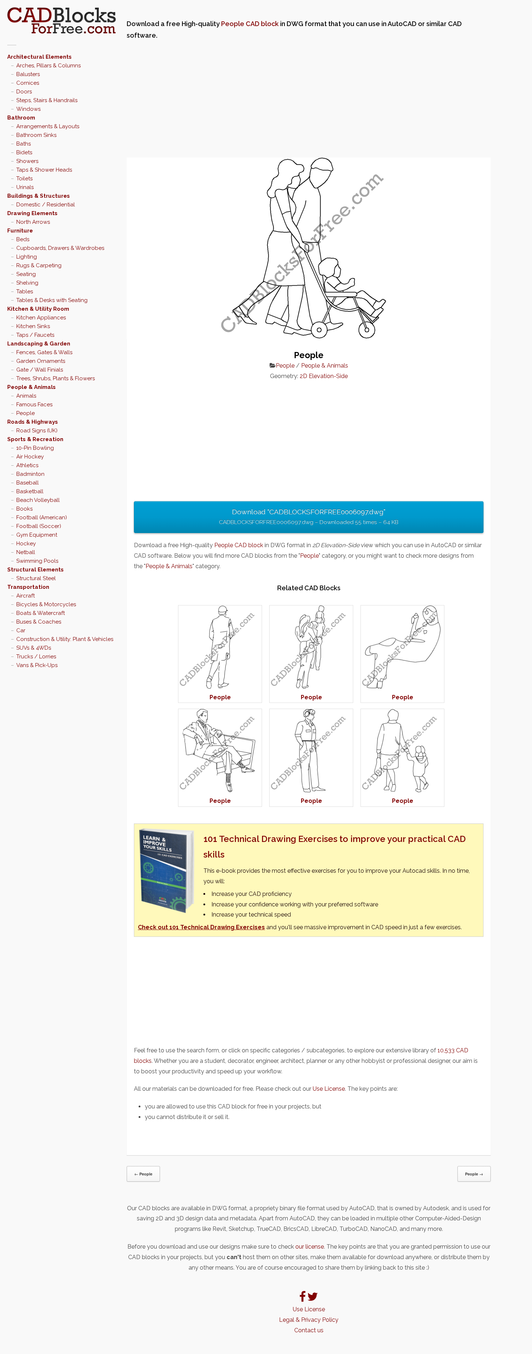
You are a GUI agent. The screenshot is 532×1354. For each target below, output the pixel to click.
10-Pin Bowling (35, 448)
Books (24, 509)
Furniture (20, 230)
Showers (27, 161)
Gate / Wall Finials (39, 369)
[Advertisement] (309, 99)
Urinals (25, 187)
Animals (26, 396)
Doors (24, 91)
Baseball (27, 482)
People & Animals (31, 387)
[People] (220, 686)
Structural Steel (36, 578)
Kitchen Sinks (33, 326)
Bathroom (21, 117)
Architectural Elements (39, 57)
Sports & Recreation (35, 439)
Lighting (26, 256)
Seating (26, 274)
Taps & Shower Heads (44, 170)
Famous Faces (34, 404)
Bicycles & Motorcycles (46, 604)
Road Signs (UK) (37, 430)
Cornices (27, 83)
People (25, 413)
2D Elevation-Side (324, 376)
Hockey (26, 543)
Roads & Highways (32, 422)
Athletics (27, 465)
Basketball (29, 491)
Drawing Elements (32, 213)
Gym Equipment (36, 535)
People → (474, 1174)
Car (20, 630)
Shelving (27, 283)
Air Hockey (30, 456)
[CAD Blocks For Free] (61, 20)
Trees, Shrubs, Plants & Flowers (55, 378)
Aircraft (25, 595)
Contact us (309, 1330)
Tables (24, 291)
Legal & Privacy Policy (308, 1319)
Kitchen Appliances (41, 317)
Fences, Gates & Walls (44, 352)
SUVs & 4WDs (33, 648)
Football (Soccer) (38, 526)
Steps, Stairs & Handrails (46, 100)
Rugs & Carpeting (39, 265)
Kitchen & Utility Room (38, 309)
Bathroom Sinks (36, 135)
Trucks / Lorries (36, 656)
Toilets (24, 178)
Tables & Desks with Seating (52, 300)
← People (143, 1174)
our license (309, 1246)
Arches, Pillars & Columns (48, 65)
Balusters (28, 74)
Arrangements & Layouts (47, 126)
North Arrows (33, 222)
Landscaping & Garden (38, 343)
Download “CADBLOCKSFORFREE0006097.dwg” (308, 516)
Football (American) (41, 517)
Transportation (28, 587)
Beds (22, 239)
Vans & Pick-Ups (37, 665)
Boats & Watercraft (40, 613)
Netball (25, 552)
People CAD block (250, 24)
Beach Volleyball (38, 500)
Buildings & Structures (38, 196)
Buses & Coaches (38, 622)
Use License (329, 1088)
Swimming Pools (37, 561)
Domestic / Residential (45, 204)
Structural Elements (35, 569)
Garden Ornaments (40, 361)
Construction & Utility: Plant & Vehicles (64, 639)
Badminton (30, 474)
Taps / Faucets (35, 335)
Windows (28, 109)
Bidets (24, 152)
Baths (23, 144)
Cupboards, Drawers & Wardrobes (60, 248)
